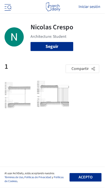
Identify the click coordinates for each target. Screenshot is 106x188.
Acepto (85, 177)
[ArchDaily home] (53, 6)
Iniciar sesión (89, 7)
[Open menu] (7, 7)
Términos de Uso (14, 177)
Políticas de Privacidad (37, 177)
